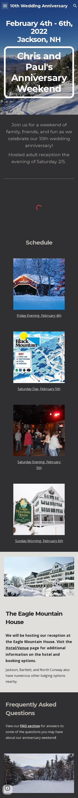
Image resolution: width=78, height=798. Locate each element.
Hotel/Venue (17, 647)
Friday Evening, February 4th (39, 315)
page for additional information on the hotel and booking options (36, 654)
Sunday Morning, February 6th (39, 541)
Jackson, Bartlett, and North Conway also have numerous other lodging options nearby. (38, 675)
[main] (39, 31)
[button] (5, 5)
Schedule (39, 242)
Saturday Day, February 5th (39, 389)
